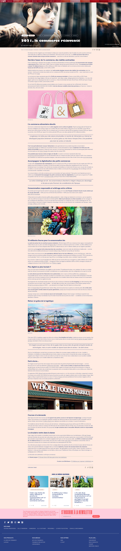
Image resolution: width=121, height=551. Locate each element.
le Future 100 (80, 126)
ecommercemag (87, 157)
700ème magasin (56, 263)
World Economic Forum (66, 424)
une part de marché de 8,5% (35, 155)
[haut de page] (118, 549)
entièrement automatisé (53, 365)
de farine (30, 340)
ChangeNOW (32, 528)
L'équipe (91, 544)
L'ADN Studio (34, 1)
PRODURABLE (51, 528)
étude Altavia (36, 287)
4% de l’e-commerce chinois (35, 285)
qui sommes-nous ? (113, 1)
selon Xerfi (67, 440)
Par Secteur (16, 1)
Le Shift (40, 1)
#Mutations (32, 35)
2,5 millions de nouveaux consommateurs (44, 84)
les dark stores (31, 367)
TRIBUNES (22, 1)
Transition (28, 1)
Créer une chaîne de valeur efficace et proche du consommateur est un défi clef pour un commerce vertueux (38, 497)
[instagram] (15, 523)
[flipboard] (99, 50)
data (61, 540)
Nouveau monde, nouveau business (37, 489)
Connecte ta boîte (48, 176)
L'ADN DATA (52, 1)
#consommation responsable (49, 35)
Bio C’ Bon (58, 250)
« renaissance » (83, 273)
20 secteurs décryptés (28, 49)
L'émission (77, 489)
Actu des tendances (37, 540)
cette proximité (54, 197)
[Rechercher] (119, 1)
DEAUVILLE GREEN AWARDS (76, 528)
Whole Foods (42, 373)
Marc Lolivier (64, 78)
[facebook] (85, 467)
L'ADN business (36, 544)
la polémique (75, 168)
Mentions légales (94, 546)
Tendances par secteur (38, 542)
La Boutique (58, 1)
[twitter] (94, 50)
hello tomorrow (22, 528)
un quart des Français (33, 147)
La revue (6, 542)
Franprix (60, 377)
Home (22, 49)
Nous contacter (93, 542)
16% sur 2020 (44, 261)
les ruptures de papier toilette (84, 339)
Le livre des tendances (10, 540)
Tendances (9, 1)
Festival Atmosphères (10, 528)
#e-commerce (59, 35)
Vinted (55, 445)
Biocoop (117, 44)
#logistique (75, 35)
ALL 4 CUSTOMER (41, 528)
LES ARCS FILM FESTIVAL (62, 528)
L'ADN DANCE (46, 1)
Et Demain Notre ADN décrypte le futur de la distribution (53, 457)
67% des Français (86, 435)
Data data (54, 489)
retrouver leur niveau (55, 190)
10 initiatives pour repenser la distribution (81, 461)
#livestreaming (67, 35)
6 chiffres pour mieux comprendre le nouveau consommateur (59, 495)
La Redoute (30, 451)
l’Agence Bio (52, 244)
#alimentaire (38, 35)
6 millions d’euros (47, 421)
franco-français (43, 151)
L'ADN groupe (92, 540)
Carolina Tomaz (27, 45)
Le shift (62, 542)
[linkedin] (97, 50)
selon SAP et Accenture (34, 194)
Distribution (25, 35)
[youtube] (19, 523)
